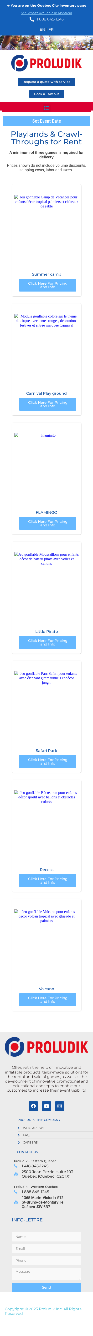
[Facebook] (33, 1106)
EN (42, 29)
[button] (47, 108)
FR (51, 29)
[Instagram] (59, 1106)
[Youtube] (46, 1106)
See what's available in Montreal (46, 13)
